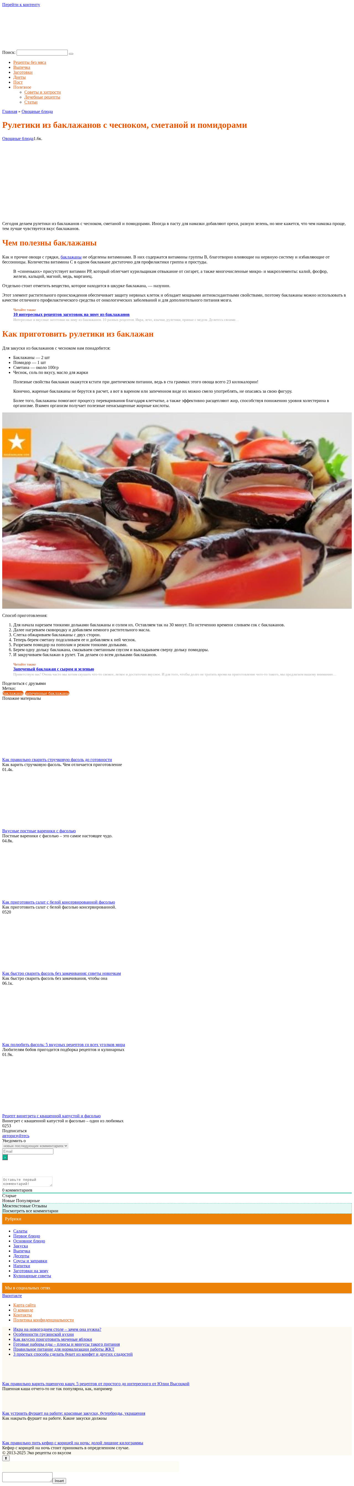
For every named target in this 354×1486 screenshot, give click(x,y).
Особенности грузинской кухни (43, 1334)
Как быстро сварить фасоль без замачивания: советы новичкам (61, 973)
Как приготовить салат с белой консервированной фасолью (58, 902)
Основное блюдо (29, 1241)
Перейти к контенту (21, 4)
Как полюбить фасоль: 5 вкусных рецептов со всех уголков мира (63, 1044)
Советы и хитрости (42, 92)
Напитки (21, 1265)
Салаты (20, 1231)
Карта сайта (24, 1305)
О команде (23, 1310)
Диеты (19, 77)
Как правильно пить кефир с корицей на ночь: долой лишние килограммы (72, 1442)
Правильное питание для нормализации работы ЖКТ (63, 1349)
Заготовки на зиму (30, 1270)
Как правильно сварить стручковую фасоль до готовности (57, 759)
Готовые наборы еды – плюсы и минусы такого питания (66, 1344)
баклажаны (71, 257)
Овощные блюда (17, 138)
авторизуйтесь (15, 1135)
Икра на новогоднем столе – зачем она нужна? (57, 1329)
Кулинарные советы (32, 1275)
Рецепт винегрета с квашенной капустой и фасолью (51, 1115)
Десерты (21, 1255)
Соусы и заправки (30, 1260)
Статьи (31, 102)
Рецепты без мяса (29, 62)
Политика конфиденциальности (43, 1320)
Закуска (20, 1246)
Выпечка (21, 67)
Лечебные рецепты (42, 97)
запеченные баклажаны (47, 693)
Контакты (22, 1315)
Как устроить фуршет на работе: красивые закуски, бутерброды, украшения (73, 1413)
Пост (18, 82)
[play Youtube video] (177, 511)
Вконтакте (12, 1295)
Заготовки (23, 72)
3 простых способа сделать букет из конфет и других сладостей (73, 1354)
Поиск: (9, 52)
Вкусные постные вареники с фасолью (39, 830)
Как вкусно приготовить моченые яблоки (52, 1339)
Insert (59, 1481)
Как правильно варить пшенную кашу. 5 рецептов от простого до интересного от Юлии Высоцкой (95, 1383)
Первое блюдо (26, 1236)
